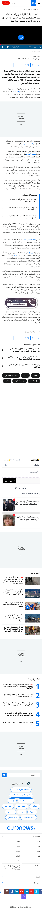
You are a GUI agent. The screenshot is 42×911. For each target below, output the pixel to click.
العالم (29, 9)
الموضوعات (36, 836)
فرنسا (22, 811)
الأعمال (38, 846)
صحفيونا (37, 866)
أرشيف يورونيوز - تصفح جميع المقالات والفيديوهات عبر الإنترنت (11, 868)
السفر (38, 856)
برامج (18, 861)
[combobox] (21, 775)
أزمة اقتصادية (19, 381)
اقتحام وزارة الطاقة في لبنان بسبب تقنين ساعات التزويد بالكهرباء (23, 209)
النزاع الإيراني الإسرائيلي (21, 789)
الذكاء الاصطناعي (28, 817)
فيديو (38, 861)
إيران (12, 800)
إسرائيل (34, 806)
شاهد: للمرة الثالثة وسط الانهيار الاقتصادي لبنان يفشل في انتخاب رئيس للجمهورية (25, 350)
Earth (18, 846)
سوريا (32, 811)
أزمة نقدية (34, 381)
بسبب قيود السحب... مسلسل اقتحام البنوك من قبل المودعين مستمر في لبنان (22, 217)
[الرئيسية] (39, 9)
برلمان (35, 375)
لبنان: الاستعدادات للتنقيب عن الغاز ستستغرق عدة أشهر (24, 366)
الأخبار (34, 9)
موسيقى (10, 811)
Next (38, 851)
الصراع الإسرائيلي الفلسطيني (21, 795)
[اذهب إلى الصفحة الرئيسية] (33, 3)
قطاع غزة (8, 806)
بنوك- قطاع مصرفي (11, 375)
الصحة (18, 851)
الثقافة (18, 856)
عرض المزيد (36, 883)
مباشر (6, 3)
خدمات (38, 877)
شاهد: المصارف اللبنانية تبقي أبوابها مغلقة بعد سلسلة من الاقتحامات (23, 201)
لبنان (24, 9)
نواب (25, 375)
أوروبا (38, 841)
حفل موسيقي (12, 817)
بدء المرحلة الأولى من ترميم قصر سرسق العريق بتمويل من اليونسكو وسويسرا (24, 358)
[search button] (4, 775)
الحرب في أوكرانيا (26, 800)
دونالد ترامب (21, 806)
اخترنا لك (35, 573)
